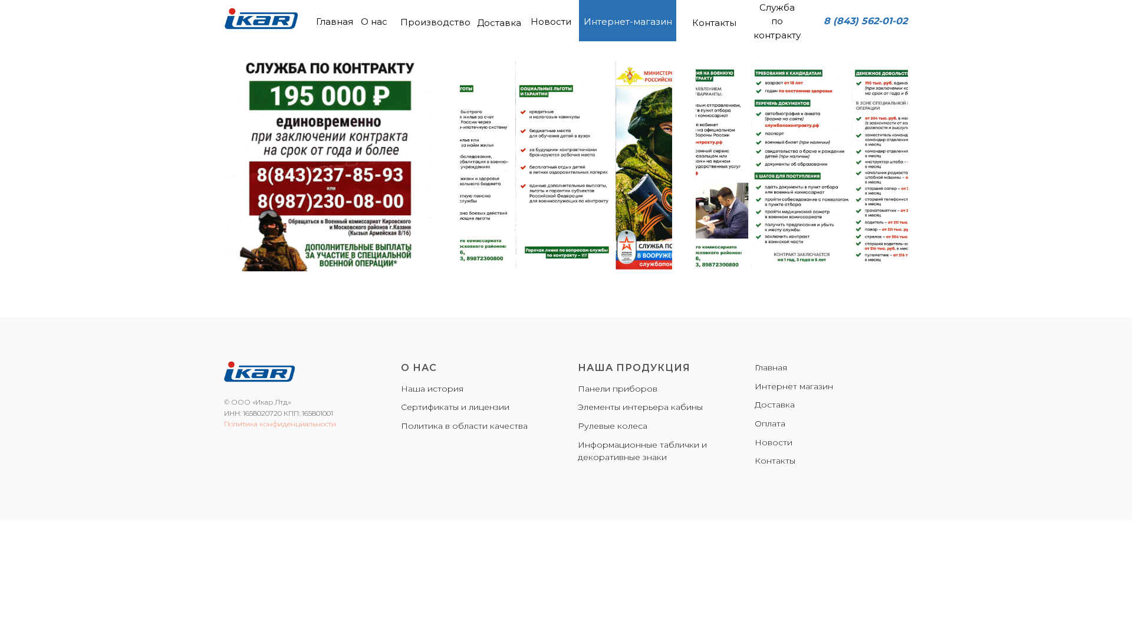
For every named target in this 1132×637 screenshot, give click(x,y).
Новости (551, 21)
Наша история (432, 388)
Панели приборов (617, 388)
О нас (374, 21)
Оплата (770, 423)
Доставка (499, 22)
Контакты (714, 22)
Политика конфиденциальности (280, 423)
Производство (435, 22)
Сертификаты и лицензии (455, 407)
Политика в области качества (464, 426)
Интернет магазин (794, 386)
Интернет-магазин (628, 21)
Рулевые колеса (612, 426)
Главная (334, 21)
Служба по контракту (777, 21)
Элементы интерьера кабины (640, 407)
